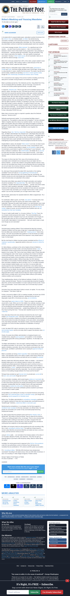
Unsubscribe (53, 534)
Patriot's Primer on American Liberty (58, 108)
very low (41, 151)
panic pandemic (20, 337)
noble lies (4, 311)
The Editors (16, 499)
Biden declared (23, 47)
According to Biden (10, 450)
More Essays (40, 32)
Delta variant (25, 144)
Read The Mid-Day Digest (58, 22)
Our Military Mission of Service (58, 120)
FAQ (18, 566)
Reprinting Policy (49, 566)
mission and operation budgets (32, 543)
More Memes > (64, 40)
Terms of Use (31, 566)
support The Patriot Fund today (31, 546)
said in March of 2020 (17, 301)
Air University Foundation (13, 556)
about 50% (21, 57)
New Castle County (20, 56)
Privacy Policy (39, 566)
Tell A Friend (58, 32)
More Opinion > (64, 98)
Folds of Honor (26, 554)
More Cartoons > (64, 48)
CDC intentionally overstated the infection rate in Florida (23, 74)
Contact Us (23, 566)
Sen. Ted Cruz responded (18, 132)
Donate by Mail (54, 543)
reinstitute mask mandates (9, 408)
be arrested (40, 357)
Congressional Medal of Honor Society (22, 552)
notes (38, 249)
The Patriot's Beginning (58, 102)
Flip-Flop (34, 213)
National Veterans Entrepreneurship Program (11, 554)
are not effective (32, 298)
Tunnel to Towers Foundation (36, 553)
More (41, 517)
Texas (9, 69)
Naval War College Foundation (28, 556)
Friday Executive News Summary (16, 503)
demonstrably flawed (7, 330)
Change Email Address (56, 528)
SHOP (65, 1)
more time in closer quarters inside (32, 73)
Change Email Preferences (57, 531)
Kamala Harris (23, 374)
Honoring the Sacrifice (39, 552)
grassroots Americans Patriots (8, 543)
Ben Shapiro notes (35, 414)
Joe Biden (25, 39)
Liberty (8, 435)
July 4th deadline (31, 147)
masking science (31, 232)
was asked (28, 200)
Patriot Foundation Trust (16, 549)
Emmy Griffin (27, 499)
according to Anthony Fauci (16, 428)
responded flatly (20, 183)
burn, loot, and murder (10, 376)
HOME (13, 1)
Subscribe (40, 471)
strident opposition (22, 354)
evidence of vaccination (35, 379)
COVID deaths (25, 151)
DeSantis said (12, 89)
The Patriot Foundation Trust (58, 115)
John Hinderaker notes (12, 316)
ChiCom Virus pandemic (36, 443)
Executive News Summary (58, 27)
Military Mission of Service (35, 549)
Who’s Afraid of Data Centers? (28, 502)
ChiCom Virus (7, 39)
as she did (38, 374)
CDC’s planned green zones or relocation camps (21, 394)
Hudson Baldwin (39, 499)
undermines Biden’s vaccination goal (26, 403)
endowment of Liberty (31, 537)
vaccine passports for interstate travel (18, 396)
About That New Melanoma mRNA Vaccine (39, 503)
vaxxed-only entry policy (16, 386)
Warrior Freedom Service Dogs (10, 553)
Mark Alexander (10, 32)
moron (13, 367)
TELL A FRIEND (33, 1)
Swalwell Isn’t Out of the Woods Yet (7, 502)
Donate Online (54, 540)
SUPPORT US (51, 1)
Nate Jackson (5, 499)
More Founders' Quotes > (62, 147)
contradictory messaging (30, 399)
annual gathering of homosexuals (28, 173)
